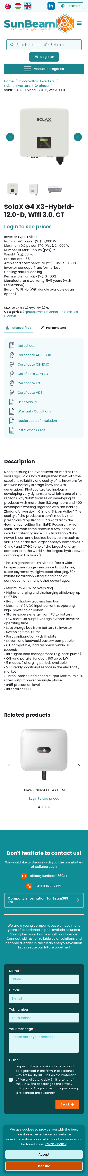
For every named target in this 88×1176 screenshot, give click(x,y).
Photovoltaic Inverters (37, 81)
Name (15, 971)
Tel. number (18, 1009)
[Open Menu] (80, 23)
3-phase (42, 85)
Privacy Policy (56, 1144)
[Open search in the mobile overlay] (44, 44)
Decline (44, 1166)
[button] (79, 766)
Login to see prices (28, 227)
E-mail (15, 990)
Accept (44, 1154)
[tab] (18, 328)
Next (78, 137)
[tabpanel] (44, 388)
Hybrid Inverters (17, 85)
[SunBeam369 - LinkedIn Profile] (51, 6)
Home (9, 81)
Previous (10, 137)
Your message (22, 1029)
